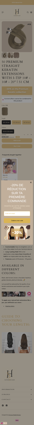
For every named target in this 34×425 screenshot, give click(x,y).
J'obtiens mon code (17, 220)
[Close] (31, 182)
